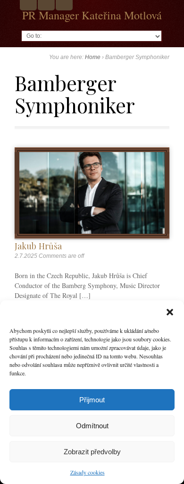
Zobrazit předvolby (92, 452)
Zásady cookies (87, 472)
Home (92, 57)
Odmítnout (92, 426)
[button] (170, 312)
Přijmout (92, 400)
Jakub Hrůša (38, 246)
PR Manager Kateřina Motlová (92, 15)
